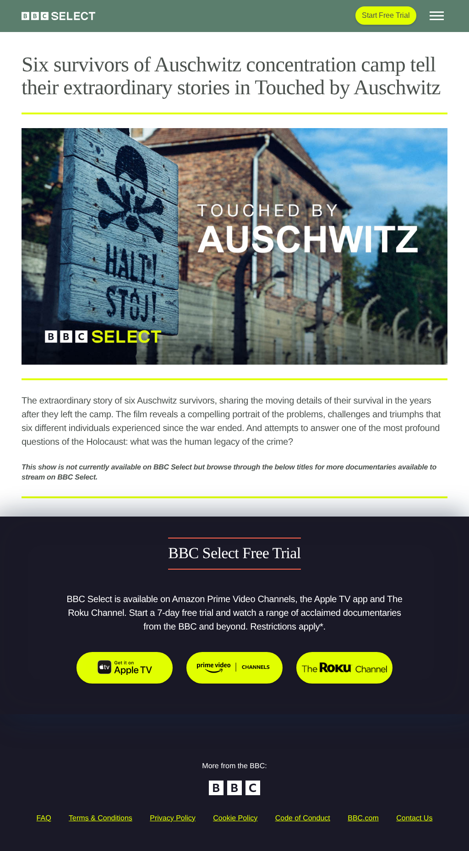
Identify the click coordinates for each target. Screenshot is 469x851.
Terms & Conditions (100, 818)
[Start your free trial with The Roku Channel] (344, 668)
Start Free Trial (386, 15)
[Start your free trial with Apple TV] (124, 668)
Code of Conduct (302, 818)
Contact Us (414, 818)
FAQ (44, 818)
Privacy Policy (173, 818)
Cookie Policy (235, 818)
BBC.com (363, 818)
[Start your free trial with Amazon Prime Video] (234, 668)
